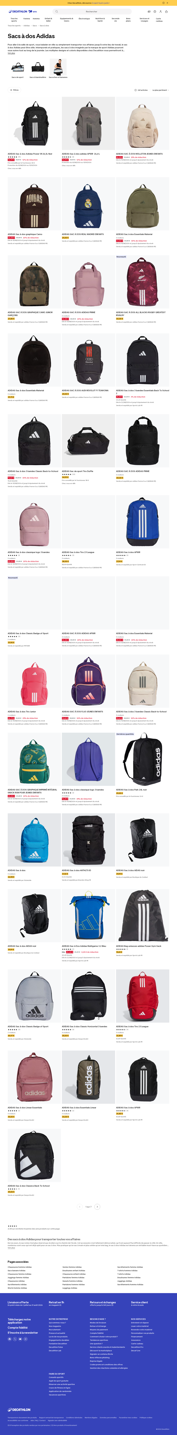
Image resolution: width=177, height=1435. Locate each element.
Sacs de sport (17, 77)
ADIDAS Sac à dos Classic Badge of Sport (28, 633)
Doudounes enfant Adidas (73, 1270)
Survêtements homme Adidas (130, 1284)
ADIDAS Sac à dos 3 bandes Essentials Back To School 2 (142, 392)
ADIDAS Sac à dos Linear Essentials (25, 1107)
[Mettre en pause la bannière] (163, 3)
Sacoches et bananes (58, 77)
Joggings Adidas (124, 1281)
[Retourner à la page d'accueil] (23, 11)
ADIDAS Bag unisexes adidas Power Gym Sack (138, 946)
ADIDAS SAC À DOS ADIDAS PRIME (78, 312)
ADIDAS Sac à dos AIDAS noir (130, 870)
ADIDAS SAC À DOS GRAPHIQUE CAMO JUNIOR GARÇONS (30, 313)
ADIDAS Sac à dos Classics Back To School (29, 1186)
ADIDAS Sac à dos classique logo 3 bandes (29, 552)
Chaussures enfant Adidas (74, 1274)
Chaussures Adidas (16, 1281)
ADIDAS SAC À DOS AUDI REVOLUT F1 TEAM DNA (85, 390)
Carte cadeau (159, 20)
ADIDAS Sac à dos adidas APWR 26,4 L (81, 154)
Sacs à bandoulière (38, 77)
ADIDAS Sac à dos (16, 870)
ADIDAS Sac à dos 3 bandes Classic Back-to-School (33, 471)
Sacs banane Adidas (16, 1270)
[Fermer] (167, 3)
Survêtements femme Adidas (130, 1267)
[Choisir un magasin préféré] (149, 11)
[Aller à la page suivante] (97, 1207)
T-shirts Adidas (124, 1274)
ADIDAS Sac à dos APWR (128, 552)
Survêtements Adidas (17, 1284)
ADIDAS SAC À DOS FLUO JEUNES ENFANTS (82, 711)
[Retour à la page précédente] (80, 1207)
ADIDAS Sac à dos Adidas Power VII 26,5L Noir (30, 154)
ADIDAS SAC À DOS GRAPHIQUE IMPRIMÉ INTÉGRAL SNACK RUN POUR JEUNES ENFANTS (33, 791)
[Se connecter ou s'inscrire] (161, 11)
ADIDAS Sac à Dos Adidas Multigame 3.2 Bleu (84, 946)
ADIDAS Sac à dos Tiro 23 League (78, 552)
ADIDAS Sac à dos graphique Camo (25, 234)
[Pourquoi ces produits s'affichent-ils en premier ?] (135, 90)
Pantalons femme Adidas (73, 1277)
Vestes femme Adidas (72, 1267)
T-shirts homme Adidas (127, 1270)
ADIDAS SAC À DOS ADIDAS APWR (78, 633)
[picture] (34, 123)
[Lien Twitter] (15, 1339)
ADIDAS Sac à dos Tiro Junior (22, 711)
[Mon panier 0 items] (166, 11)
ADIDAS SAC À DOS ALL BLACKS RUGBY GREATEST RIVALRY (141, 313)
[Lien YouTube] (20, 1339)
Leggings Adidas (69, 1288)
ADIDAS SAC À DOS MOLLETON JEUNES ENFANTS (139, 154)
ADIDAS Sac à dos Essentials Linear (79, 1107)
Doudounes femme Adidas (129, 1277)
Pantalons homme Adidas (73, 1284)
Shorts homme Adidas (17, 1288)
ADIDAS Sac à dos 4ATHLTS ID (76, 870)
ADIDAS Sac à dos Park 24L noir (131, 790)
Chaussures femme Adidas (19, 1274)
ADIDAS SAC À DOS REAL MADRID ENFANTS (83, 234)
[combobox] (161, 90)
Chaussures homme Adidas (20, 1267)
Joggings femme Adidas (18, 1277)
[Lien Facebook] (10, 1339)
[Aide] (155, 11)
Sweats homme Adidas (72, 1281)
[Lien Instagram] (25, 1339)
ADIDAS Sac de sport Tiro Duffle (77, 471)
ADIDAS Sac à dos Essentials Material (134, 234)
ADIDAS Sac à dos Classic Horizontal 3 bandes (84, 1026)
